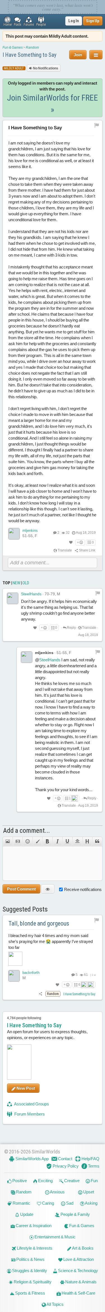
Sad (69, 1203)
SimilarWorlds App (32, 1158)
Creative (71, 1180)
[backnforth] (14, 975)
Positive (19, 1180)
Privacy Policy (65, 1166)
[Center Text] (77, 841)
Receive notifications (83, 889)
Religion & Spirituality (32, 1281)
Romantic (21, 1203)
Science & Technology (77, 1270)
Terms (93, 1166)
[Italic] (57, 841)
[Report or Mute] (96, 125)
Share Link (86, 550)
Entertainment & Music (55, 1236)
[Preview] (47, 888)
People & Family (75, 1214)
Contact (64, 1158)
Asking (90, 1203)
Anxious (57, 1191)
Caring (47, 1203)
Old (25, 582)
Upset (88, 1191)
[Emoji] (27, 841)
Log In (73, 20)
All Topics (55, 1304)
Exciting (45, 1180)
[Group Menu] (95, 54)
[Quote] (97, 841)
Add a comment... (26, 830)
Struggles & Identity (29, 1270)
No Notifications (45, 68)
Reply (71, 628)
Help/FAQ (90, 1158)
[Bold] (47, 841)
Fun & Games (13, 47)
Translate (64, 550)
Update (26, 1214)
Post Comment (21, 888)
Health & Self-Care (78, 1293)
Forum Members (29, 1114)
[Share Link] (41, 994)
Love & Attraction (78, 1259)
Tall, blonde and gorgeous (38, 923)
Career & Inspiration (33, 1225)
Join (78, 54)
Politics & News (30, 1259)
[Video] (18, 841)
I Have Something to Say (29, 54)
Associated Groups (31, 1103)
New (16, 582)
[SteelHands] (12, 598)
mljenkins (30, 530)
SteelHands (31, 594)
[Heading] (87, 841)
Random (32, 47)
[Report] (97, 593)
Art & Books (82, 1248)
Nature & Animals (80, 1281)
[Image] (8, 841)
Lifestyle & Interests (34, 1248)
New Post (25, 1088)
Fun (94, 1180)
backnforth (30, 973)
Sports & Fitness (29, 1293)
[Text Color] (37, 841)
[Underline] (67, 841)
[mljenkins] (14, 533)
